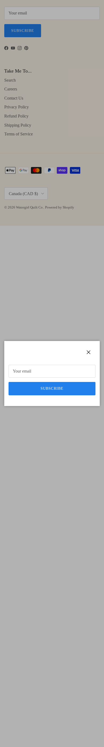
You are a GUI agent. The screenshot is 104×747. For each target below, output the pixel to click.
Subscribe (52, 388)
